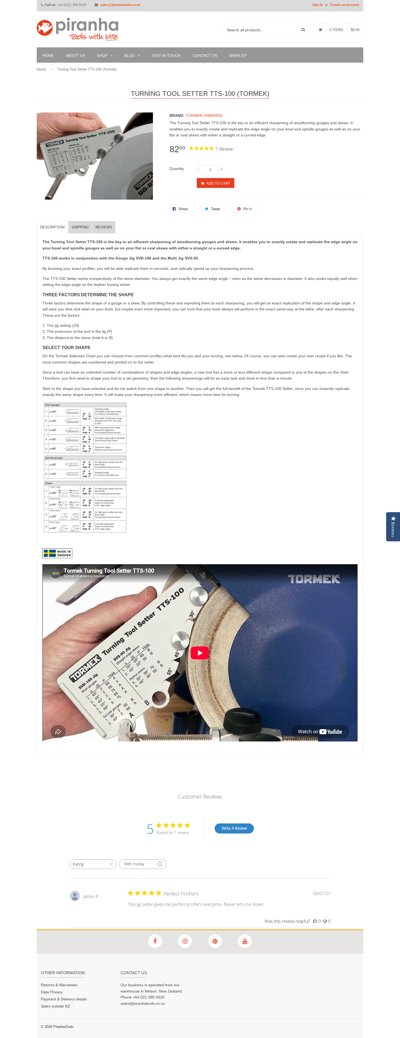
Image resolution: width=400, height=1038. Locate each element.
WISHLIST (238, 55)
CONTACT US (205, 55)
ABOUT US (75, 55)
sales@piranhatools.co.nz (120, 5)
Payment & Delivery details (64, 999)
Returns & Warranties (59, 985)
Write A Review (234, 828)
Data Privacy (52, 992)
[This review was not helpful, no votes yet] (325, 921)
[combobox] (92, 864)
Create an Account (344, 5)
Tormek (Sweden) (204, 115)
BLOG (130, 55)
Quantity (177, 168)
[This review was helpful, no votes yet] (315, 921)
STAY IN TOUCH (166, 55)
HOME (48, 55)
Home (41, 69)
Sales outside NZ (55, 1006)
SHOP (103, 55)
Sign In (317, 5)
